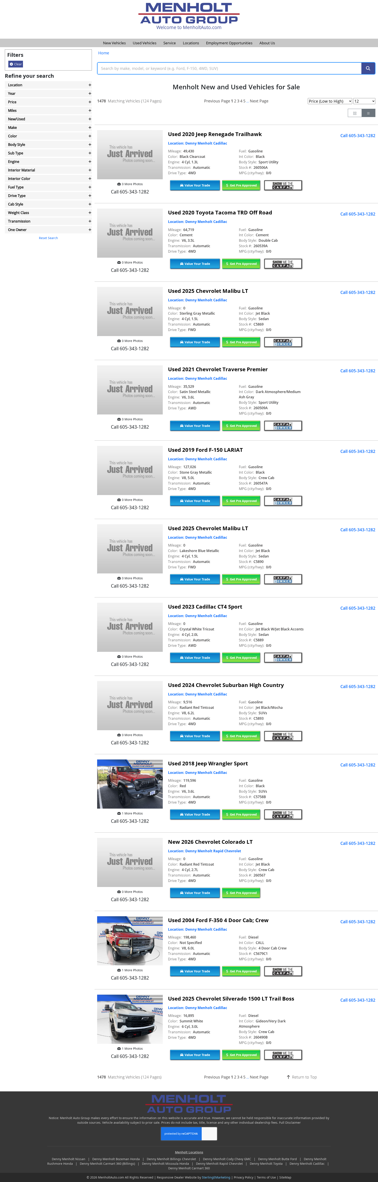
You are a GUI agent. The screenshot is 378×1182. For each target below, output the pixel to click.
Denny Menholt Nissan (69, 1159)
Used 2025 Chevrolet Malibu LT (208, 290)
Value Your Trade (197, 185)
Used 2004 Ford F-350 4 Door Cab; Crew (218, 920)
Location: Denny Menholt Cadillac (197, 143)
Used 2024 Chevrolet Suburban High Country (226, 684)
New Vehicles (114, 42)
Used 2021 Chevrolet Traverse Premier (218, 369)
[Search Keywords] (368, 68)
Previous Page (217, 101)
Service (169, 42)
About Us (267, 42)
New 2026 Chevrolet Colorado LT (210, 841)
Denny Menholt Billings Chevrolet (172, 1159)
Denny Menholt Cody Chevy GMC (227, 1159)
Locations (191, 42)
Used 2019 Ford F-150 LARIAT (205, 449)
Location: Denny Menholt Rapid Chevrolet (204, 851)
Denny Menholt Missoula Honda (166, 1163)
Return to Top (304, 1077)
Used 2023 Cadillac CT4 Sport (205, 606)
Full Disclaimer (290, 1122)
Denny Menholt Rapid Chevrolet (220, 1163)
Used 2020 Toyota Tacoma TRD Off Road (220, 212)
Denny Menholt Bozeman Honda (116, 1159)
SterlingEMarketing (216, 1177)
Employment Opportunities (229, 42)
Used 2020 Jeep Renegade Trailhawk (215, 134)
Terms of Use (266, 1177)
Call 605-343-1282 (357, 135)
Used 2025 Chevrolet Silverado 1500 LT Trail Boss (231, 998)
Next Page (259, 101)
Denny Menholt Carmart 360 (189, 1168)
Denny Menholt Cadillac (308, 1163)
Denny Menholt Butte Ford (278, 1159)
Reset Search (48, 238)
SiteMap (285, 1177)
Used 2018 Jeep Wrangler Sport (208, 763)
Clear (17, 64)
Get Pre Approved (243, 185)
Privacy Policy (243, 1177)
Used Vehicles (144, 42)
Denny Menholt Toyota (267, 1163)
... (247, 101)
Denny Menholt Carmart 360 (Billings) (108, 1163)
